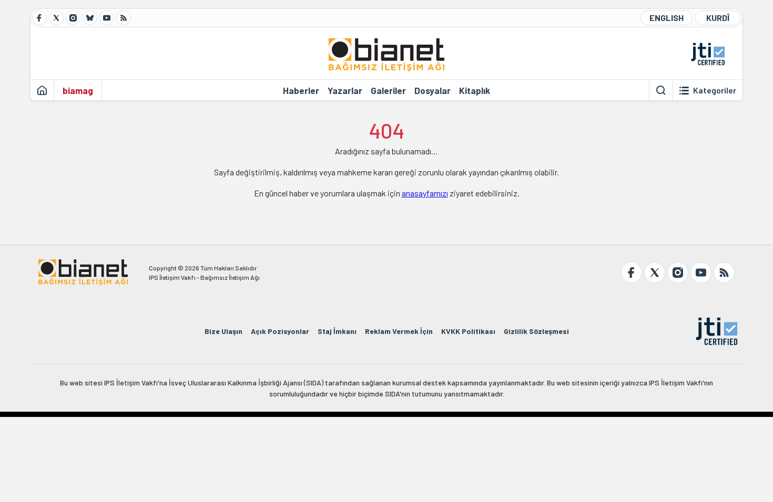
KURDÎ (717, 18)
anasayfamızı (425, 193)
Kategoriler (714, 90)
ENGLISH (666, 18)
